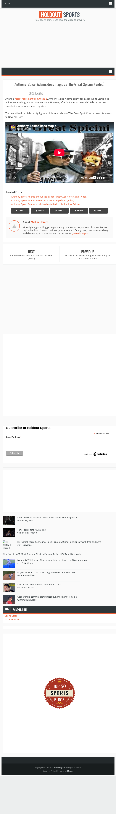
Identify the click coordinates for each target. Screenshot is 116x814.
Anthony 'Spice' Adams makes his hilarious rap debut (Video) (42, 200)
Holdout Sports (59, 768)
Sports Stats (11, 615)
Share (41, 210)
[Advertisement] (59, 44)
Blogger (70, 771)
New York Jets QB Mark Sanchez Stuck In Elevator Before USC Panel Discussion (42, 554)
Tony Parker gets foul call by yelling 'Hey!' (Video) (31, 531)
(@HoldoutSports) (81, 233)
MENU (7, 3)
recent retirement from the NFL (31, 98)
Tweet (21, 210)
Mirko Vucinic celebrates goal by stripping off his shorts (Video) (88, 257)
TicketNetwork (12, 619)
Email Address (14, 437)
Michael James (39, 222)
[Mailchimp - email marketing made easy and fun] (95, 454)
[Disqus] (59, 375)
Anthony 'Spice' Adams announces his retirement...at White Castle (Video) (49, 196)
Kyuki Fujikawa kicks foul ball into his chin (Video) (31, 257)
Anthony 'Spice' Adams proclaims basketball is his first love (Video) (46, 204)
